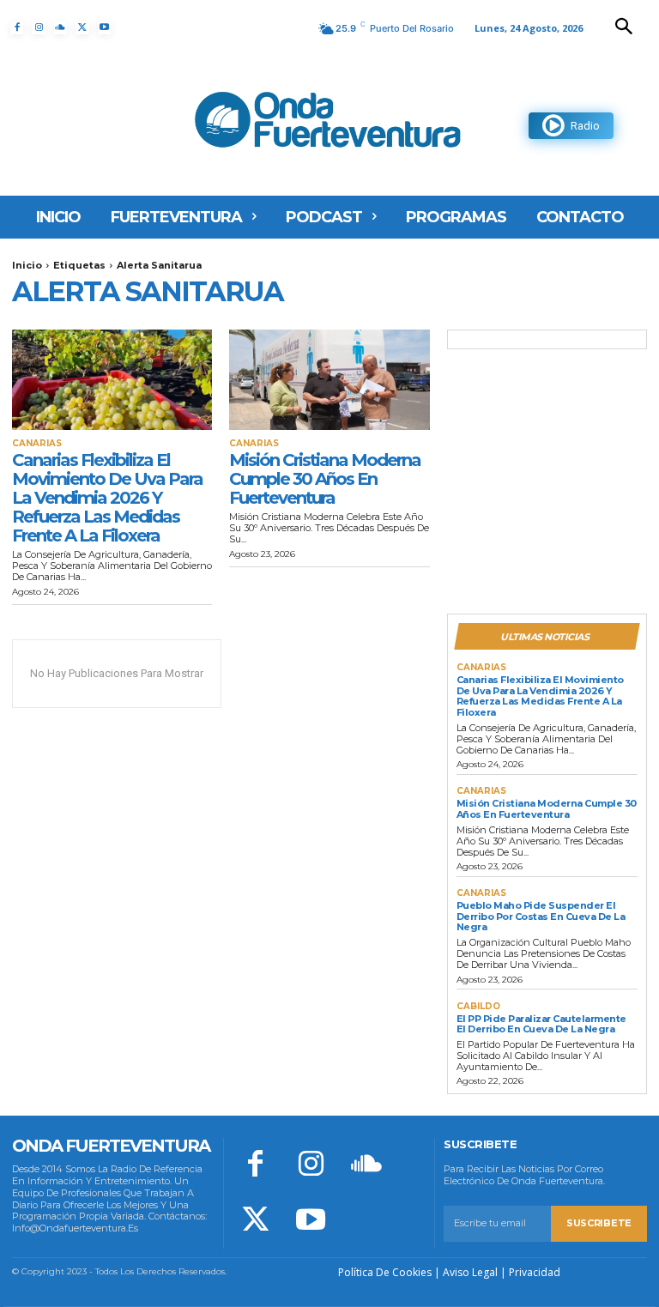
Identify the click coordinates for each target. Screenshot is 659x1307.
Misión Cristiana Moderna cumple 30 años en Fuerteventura (324, 479)
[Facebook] (16, 27)
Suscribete (599, 1223)
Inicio (27, 265)
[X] (82, 27)
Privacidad (534, 1272)
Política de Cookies (385, 1272)
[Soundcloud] (60, 27)
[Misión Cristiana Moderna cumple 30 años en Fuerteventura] (329, 380)
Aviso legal (470, 1272)
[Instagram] (38, 27)
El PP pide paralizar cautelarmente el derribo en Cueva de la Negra (541, 1024)
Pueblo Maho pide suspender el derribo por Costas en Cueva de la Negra (541, 916)
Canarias (37, 444)
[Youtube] (104, 27)
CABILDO (478, 1006)
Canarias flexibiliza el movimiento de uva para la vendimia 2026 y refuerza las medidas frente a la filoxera (107, 498)
